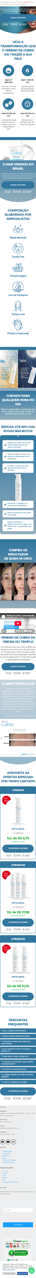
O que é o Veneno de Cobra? (15, 1082)
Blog (4, 1158)
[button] (18, 150)
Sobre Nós (6, 1155)
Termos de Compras (9, 1162)
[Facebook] (2, 1141)
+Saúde (5, 1171)
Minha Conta (6, 1153)
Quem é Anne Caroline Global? (16, 1036)
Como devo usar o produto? (15, 1056)
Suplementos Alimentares (11, 1182)
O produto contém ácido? (14, 1069)
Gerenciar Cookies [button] (9, 1273)
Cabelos (5, 1173)
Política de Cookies (8, 1270)
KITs (4, 1180)
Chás (4, 1175)
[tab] (18, 1030)
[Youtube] (8, 1141)
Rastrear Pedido (7, 1151)
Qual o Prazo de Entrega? (14, 1031)
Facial (4, 1178)
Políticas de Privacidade (10, 1160)
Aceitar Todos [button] (22, 1273)
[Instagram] (13, 1141)
